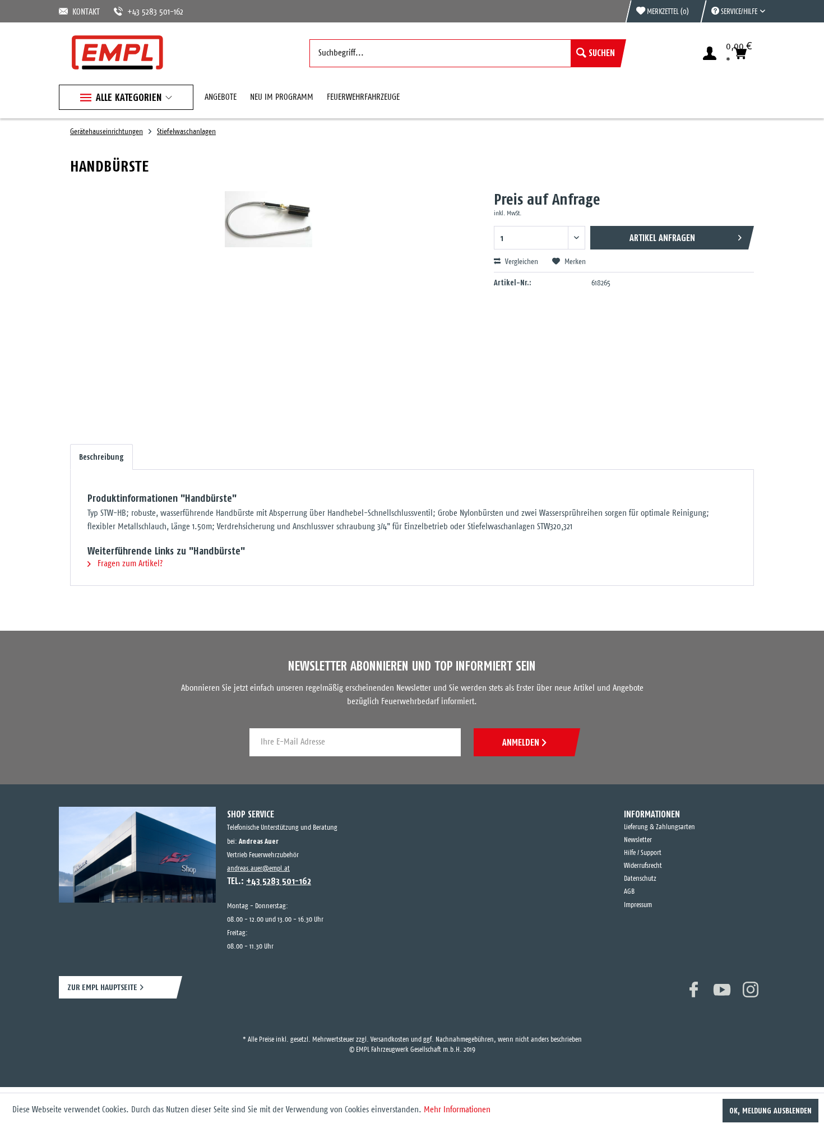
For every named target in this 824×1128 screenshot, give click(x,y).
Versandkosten (390, 1030)
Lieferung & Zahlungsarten (659, 827)
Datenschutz (640, 879)
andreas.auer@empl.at (258, 869)
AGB (629, 892)
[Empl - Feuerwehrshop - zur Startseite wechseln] (117, 52)
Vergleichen (520, 262)
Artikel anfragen (662, 238)
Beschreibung (101, 456)
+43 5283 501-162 (142, 12)
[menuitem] (732, 11)
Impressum (638, 905)
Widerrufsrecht (643, 866)
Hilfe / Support (642, 853)
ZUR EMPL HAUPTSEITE (102, 987)
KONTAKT (84, 12)
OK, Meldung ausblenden (770, 1110)
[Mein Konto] (710, 53)
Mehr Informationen (457, 1110)
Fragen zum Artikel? (129, 564)
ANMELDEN (520, 742)
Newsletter (638, 840)
